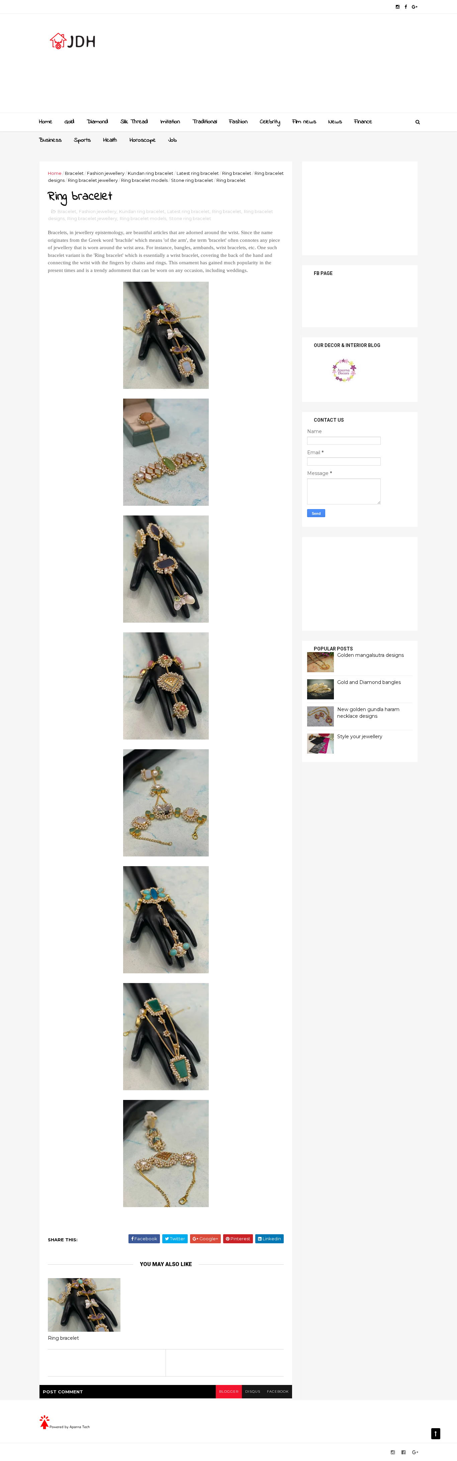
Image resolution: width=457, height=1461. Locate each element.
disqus (252, 1391)
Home (46, 122)
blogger (229, 1391)
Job (172, 140)
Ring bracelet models (144, 180)
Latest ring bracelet (198, 173)
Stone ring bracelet (192, 180)
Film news (304, 122)
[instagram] (397, 7)
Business (50, 140)
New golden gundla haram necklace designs (368, 712)
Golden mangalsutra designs (370, 655)
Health (110, 140)
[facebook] (405, 7)
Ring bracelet (236, 173)
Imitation (170, 122)
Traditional (204, 122)
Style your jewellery (359, 737)
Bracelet (74, 173)
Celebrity (270, 122)
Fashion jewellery (105, 173)
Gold (69, 122)
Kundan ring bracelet (150, 173)
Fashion (238, 122)
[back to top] (435, 1433)
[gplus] (415, 7)
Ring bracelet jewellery (93, 180)
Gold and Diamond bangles (369, 682)
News (335, 122)
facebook (278, 1391)
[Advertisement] (296, 66)
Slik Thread (134, 122)
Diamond (97, 122)
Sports (82, 140)
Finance (363, 122)
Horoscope (142, 140)
